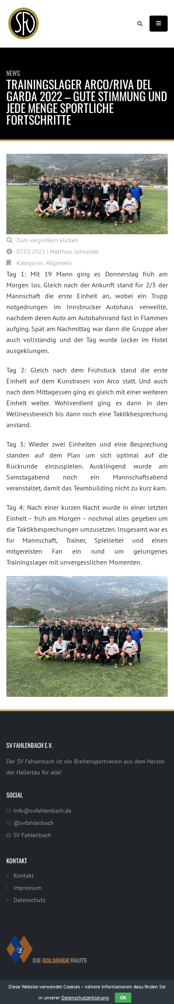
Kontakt (24, 875)
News (13, 73)
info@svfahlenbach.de (42, 810)
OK (123, 997)
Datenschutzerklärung (85, 997)
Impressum (27, 888)
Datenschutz (29, 900)
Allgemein (59, 263)
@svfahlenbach (34, 823)
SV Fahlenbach (32, 835)
